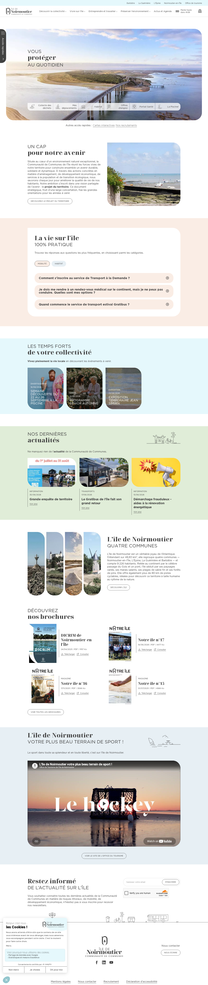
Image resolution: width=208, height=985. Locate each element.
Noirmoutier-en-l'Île (173, 3)
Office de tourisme (193, 3)
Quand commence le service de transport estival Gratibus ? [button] (84, 304)
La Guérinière (144, 3)
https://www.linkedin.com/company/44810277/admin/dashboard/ (104, 962)
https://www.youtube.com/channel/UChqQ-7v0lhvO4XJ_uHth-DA (111, 962)
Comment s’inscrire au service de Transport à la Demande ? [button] (84, 278)
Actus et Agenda (163, 11)
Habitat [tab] (59, 263)
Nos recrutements (126, 125)
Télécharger (69, 654)
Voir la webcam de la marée (200, 11)
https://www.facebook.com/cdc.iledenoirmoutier (96, 962)
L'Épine (157, 3)
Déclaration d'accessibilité (141, 981)
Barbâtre (131, 3)
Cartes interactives (104, 125)
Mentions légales (61, 981)
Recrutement (111, 981)
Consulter (84, 654)
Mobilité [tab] (42, 263)
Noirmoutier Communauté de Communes (19, 11)
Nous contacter (87, 981)
